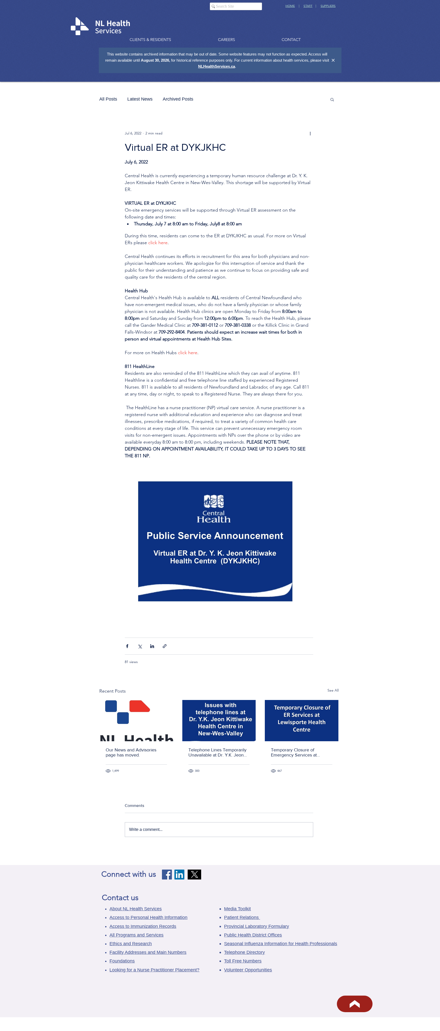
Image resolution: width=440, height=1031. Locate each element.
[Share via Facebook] (127, 646)
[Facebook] (167, 874)
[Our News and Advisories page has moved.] (136, 720)
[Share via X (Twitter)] (139, 646)
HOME (290, 6)
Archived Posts (178, 99)
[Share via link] (164, 646)
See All (333, 690)
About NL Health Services (135, 908)
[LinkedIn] (179, 874)
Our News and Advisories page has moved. (131, 752)
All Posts (108, 99)
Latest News (140, 99)
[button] (332, 99)
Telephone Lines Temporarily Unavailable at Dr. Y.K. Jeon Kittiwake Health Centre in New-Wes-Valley (217, 752)
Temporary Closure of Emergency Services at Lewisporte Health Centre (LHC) (296, 752)
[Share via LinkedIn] (152, 646)
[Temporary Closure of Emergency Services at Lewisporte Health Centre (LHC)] (301, 720)
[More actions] (310, 133)
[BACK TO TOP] (355, 1004)
